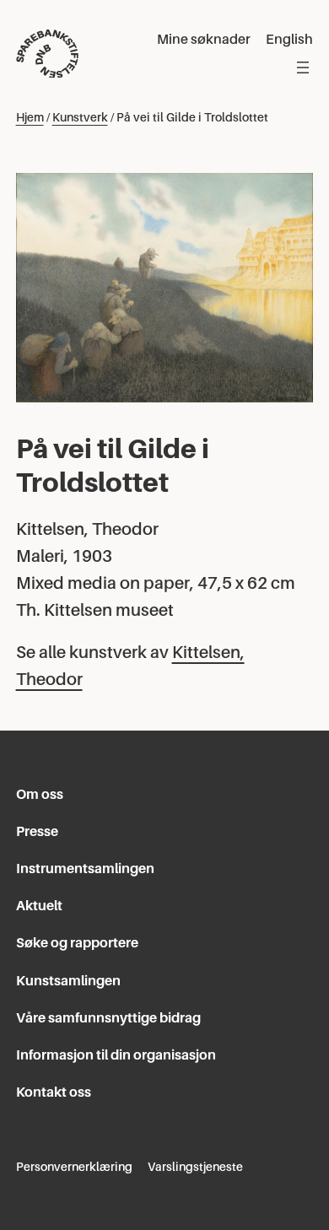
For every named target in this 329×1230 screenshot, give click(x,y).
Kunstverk (80, 117)
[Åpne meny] (303, 67)
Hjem (30, 117)
